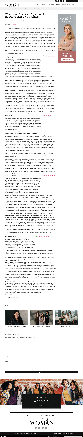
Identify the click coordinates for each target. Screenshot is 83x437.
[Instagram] (56, 1)
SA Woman (13, 24)
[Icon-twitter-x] (63, 1)
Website (7, 366)
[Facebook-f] (58, 1)
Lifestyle (58, 4)
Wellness (64, 4)
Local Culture (51, 4)
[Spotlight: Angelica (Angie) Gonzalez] (16, 317)
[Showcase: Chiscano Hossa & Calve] (41, 317)
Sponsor (28, 433)
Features (37, 4)
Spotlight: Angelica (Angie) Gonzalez (17, 326)
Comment (7, 339)
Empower (43, 4)
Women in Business (19, 8)
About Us (17, 433)
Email (6, 361)
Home (7, 8)
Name (6, 356)
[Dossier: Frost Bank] (66, 317)
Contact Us (22, 433)
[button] (76, 5)
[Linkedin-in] (61, 1)
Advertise (33, 433)
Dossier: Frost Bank (66, 326)
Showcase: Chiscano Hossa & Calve (41, 326)
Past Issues (71, 4)
